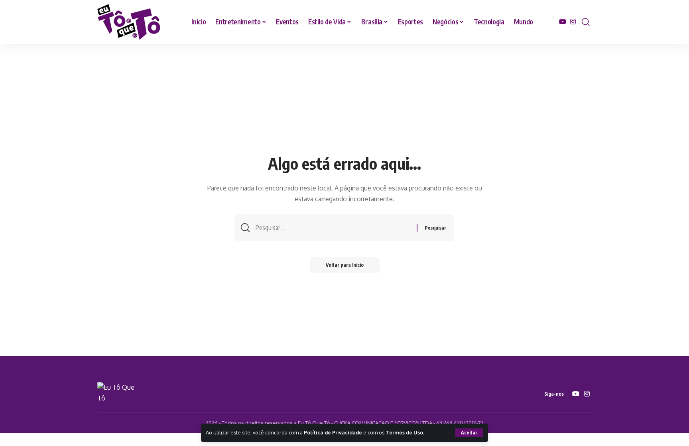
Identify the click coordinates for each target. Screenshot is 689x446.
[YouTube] (562, 21)
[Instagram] (573, 21)
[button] (469, 432)
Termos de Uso (404, 432)
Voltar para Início (345, 265)
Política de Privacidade (333, 432)
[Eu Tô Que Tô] (129, 22)
